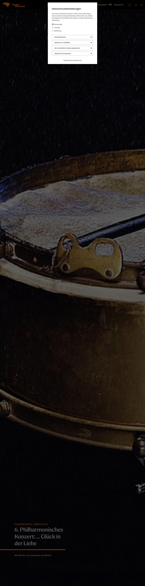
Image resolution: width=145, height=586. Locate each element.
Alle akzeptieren (60, 37)
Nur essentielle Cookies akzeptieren (67, 48)
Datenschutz (68, 60)
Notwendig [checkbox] (58, 24)
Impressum (78, 60)
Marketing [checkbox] (57, 31)
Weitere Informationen (62, 54)
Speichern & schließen (62, 43)
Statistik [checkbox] (57, 28)
